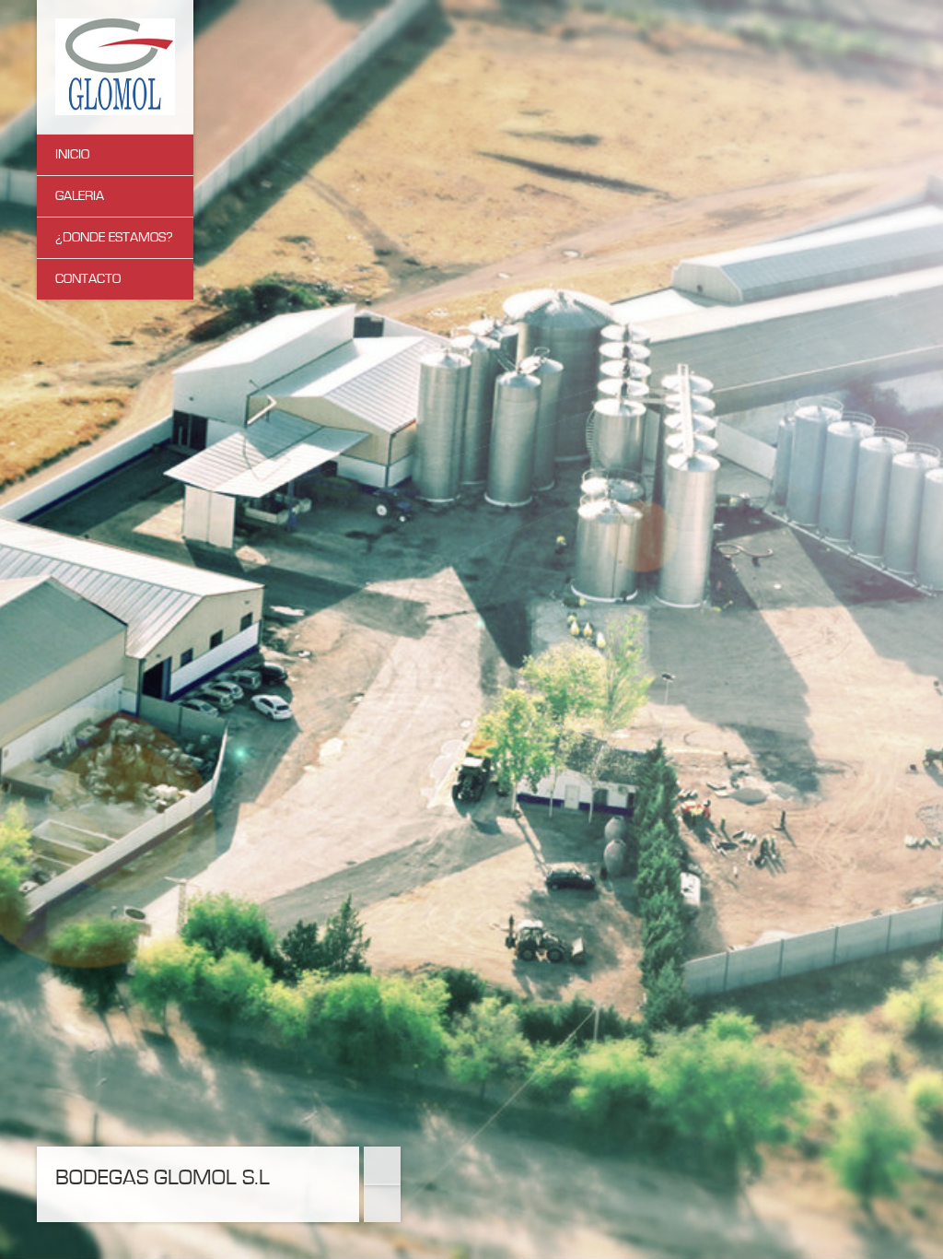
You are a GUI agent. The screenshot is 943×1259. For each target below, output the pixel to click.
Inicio (72, 154)
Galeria (79, 196)
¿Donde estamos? (114, 237)
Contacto (88, 279)
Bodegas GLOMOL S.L (162, 1178)
